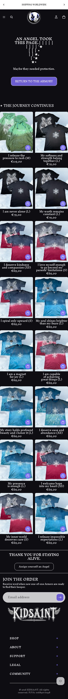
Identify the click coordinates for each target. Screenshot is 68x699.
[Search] (11, 17)
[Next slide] (64, 5)
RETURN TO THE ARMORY (34, 81)
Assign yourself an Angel (34, 566)
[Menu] (4, 17)
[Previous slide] (4, 5)
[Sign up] (60, 597)
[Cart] (64, 17)
